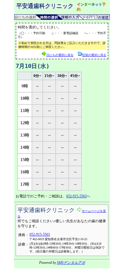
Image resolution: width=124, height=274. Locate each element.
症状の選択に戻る (94, 55)
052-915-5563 (76, 196)
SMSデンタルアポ (71, 263)
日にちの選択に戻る (59, 55)
